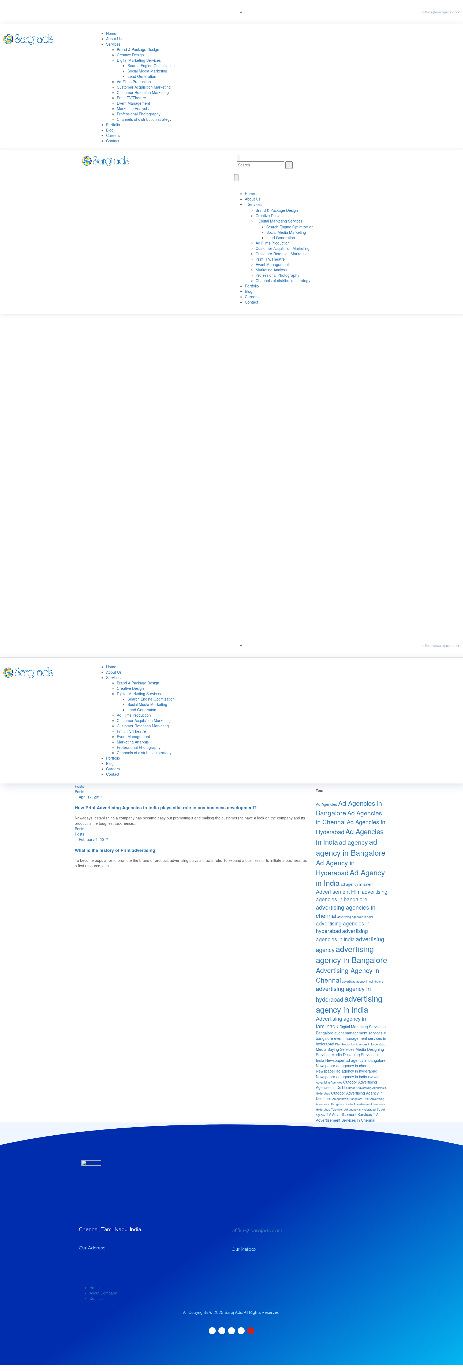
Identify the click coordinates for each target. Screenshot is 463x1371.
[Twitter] (9, 9)
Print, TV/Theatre (131, 97)
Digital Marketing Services (139, 60)
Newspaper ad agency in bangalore (355, 1060)
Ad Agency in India (350, 877)
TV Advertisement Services (349, 1114)
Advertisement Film (338, 891)
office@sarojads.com (257, 1230)
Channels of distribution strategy (144, 119)
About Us (114, 38)
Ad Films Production (134, 81)
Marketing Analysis (133, 108)
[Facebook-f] (20, 9)
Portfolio (113, 124)
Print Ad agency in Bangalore (344, 1099)
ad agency (353, 842)
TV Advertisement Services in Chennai (347, 1117)
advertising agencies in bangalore (351, 895)
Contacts (96, 1298)
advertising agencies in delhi (355, 917)
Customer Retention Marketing (143, 92)
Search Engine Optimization (151, 65)
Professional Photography (138, 113)
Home (111, 33)
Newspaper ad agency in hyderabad (346, 1071)
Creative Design (130, 54)
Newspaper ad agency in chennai (344, 1065)
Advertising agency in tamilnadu (341, 1022)
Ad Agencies (326, 804)
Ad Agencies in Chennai (349, 817)
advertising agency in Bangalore (351, 954)
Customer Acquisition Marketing (144, 87)
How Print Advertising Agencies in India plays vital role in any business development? (166, 807)
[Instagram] (31, 9)
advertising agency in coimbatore (362, 981)
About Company (103, 1293)
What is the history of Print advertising (115, 850)
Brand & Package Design (138, 49)
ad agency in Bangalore (351, 847)
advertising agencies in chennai (345, 911)
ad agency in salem (357, 884)
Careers (113, 135)
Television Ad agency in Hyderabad (353, 1109)
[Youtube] (42, 9)
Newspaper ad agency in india (341, 1076)
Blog (110, 130)
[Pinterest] (52, 9)
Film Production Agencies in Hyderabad (360, 1044)
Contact (112, 140)
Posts (79, 786)
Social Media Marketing (147, 71)
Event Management (133, 103)
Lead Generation (142, 76)
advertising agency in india (349, 1004)
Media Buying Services (335, 1049)
